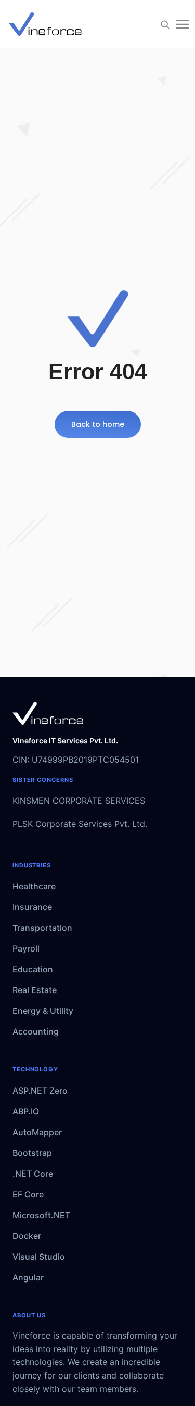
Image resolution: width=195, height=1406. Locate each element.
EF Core (28, 1194)
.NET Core (32, 1173)
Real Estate (34, 990)
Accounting (35, 1031)
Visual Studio (38, 1256)
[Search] (165, 24)
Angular (28, 1277)
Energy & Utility (42, 1010)
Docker (26, 1236)
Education (32, 969)
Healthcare (34, 886)
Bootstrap (32, 1153)
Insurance (32, 907)
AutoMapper (37, 1132)
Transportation (42, 927)
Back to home (97, 424)
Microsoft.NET (41, 1215)
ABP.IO (25, 1111)
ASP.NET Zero (40, 1090)
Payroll (26, 948)
